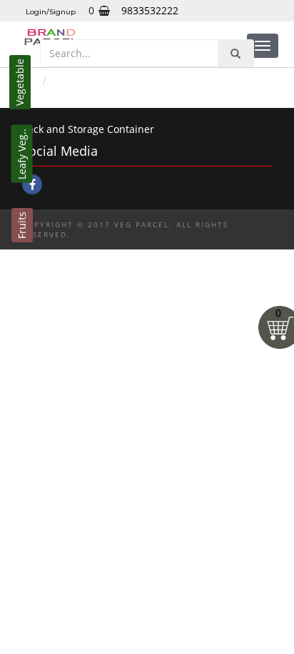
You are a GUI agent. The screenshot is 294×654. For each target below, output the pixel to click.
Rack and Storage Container (87, 129)
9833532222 (149, 10)
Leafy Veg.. (22, 154)
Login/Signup (51, 11)
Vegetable (19, 82)
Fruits (22, 225)
